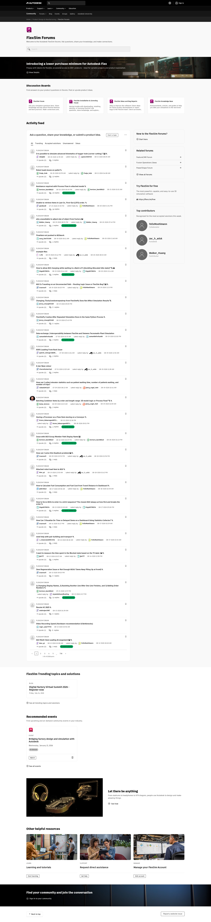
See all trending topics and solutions (44, 703)
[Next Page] (65, 653)
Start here (143, 139)
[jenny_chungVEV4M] (32, 298)
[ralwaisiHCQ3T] (32, 380)
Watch (32, 758)
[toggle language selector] (170, 3)
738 (61, 653)
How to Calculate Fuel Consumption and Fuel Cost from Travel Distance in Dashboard (71, 485)
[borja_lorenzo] (32, 398)
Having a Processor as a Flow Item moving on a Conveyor (60, 417)
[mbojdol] (32, 151)
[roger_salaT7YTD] (32, 621)
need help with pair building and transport (54, 536)
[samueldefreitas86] (32, 331)
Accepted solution (68, 193)
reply (54, 258)
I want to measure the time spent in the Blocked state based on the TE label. (68, 553)
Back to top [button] (36, 914)
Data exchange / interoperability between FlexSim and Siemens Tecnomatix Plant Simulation (75, 333)
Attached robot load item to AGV (49, 469)
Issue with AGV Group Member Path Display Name (57, 436)
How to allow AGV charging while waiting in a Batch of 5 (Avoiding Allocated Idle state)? (73, 268)
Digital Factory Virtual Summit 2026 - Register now (49, 688)
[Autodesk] (34, 3)
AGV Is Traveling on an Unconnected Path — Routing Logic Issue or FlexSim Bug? (70, 284)
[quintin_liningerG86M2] (32, 347)
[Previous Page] (32, 653)
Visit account (139, 876)
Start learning (33, 876)
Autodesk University (85, 14)
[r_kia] (32, 249)
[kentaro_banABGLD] (32, 184)
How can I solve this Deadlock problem (52, 453)
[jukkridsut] (32, 483)
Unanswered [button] (68, 143)
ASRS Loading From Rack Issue (49, 349)
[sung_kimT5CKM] (32, 233)
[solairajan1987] (32, 605)
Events (57, 14)
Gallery (72, 14)
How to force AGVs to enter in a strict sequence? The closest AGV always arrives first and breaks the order (78, 503)
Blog (50, 14)
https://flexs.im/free (147, 199)
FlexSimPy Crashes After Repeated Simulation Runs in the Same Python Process (69, 317)
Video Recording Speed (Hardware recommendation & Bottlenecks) (64, 623)
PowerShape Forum (144, 168)
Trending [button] (39, 143)
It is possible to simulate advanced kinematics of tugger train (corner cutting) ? (69, 153)
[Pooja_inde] (32, 168)
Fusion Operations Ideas (146, 162)
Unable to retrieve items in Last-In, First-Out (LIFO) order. (60, 202)
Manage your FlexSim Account (150, 867)
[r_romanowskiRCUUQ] (32, 534)
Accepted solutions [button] (53, 143)
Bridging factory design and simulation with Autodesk (51, 740)
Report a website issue (172, 914)
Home (28, 19)
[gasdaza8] (32, 200)
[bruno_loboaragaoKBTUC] (32, 415)
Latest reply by (71, 157)
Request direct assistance (94, 867)
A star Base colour (43, 366)
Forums (42, 14)
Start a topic (112, 135)
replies (55, 160)
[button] (126, 150)
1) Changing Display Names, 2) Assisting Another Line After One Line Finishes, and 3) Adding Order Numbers (77, 586)
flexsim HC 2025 (42, 607)
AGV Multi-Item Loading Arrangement (52, 640)
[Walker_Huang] (32, 217)
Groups (64, 14)
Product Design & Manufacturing (44, 19)
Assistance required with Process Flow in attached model (60, 186)
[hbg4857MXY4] (32, 265)
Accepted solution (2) (69, 225)
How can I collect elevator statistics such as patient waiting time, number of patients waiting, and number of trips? (77, 383)
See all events (35, 766)
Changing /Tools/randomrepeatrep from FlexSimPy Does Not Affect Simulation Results (72, 300)
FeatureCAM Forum (144, 157)
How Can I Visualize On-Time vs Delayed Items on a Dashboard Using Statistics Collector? (73, 520)
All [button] (32, 143)
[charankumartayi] (32, 363)
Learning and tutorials (38, 867)
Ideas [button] (77, 143)
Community (31, 13)
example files (41, 251)
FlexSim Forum (42, 150)
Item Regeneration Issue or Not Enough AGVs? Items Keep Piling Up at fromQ (68, 569)
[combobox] (66, 3)
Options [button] (125, 134)
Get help (84, 876)
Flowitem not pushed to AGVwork (50, 235)
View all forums (145, 174)
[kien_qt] (32, 467)
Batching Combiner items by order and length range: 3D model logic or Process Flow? (72, 400)
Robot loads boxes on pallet (48, 170)
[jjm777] (32, 551)
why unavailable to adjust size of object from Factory (58, 219)
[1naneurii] (32, 282)
